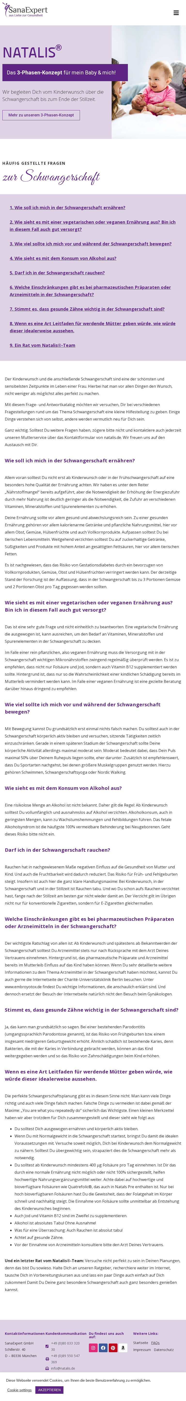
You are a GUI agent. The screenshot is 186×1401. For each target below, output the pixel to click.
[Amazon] (123, 1348)
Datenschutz (164, 1349)
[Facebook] (103, 1348)
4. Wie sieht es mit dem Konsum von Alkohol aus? (63, 258)
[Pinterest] (113, 1348)
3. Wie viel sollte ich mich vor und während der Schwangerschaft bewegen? (91, 244)
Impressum (142, 1349)
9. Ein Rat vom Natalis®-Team (42, 345)
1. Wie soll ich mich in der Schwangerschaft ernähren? (67, 207)
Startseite (140, 1342)
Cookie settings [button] (19, 1390)
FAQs (155, 1342)
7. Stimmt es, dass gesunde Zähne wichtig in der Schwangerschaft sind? (87, 309)
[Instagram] (93, 1348)
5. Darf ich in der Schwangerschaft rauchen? (57, 273)
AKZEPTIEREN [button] (49, 1390)
